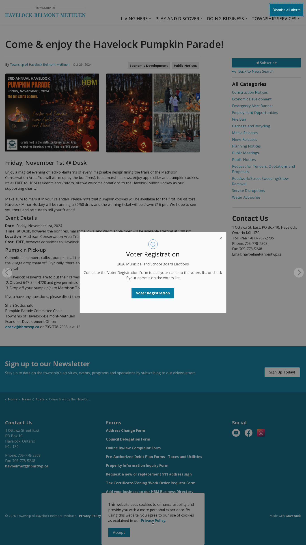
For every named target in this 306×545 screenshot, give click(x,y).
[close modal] (220, 237)
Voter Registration (153, 293)
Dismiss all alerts (286, 9)
